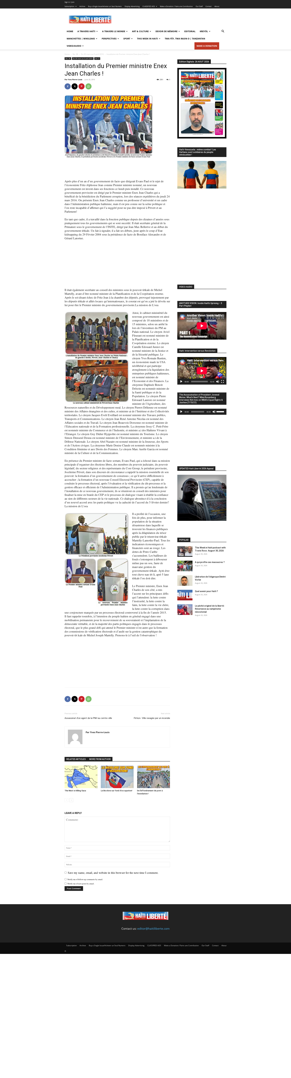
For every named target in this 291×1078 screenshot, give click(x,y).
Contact (209, 6)
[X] (75, 86)
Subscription (69, 6)
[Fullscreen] (222, 381)
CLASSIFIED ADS (148, 6)
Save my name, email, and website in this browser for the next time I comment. (113, 872)
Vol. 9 (97, 58)
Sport (126, 38)
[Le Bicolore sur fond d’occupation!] (117, 776)
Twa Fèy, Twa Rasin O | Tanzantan (185, 38)
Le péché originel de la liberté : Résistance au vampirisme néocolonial (210, 609)
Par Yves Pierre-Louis (73, 79)
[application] (201, 371)
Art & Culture (140, 31)
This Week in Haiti (147, 38)
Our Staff (199, 6)
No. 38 (75, 54)
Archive (82, 6)
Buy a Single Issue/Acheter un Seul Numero (105, 6)
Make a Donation (207, 45)
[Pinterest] (82, 86)
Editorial (190, 31)
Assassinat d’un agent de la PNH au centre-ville (88, 718)
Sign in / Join (69, 2)
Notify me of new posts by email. (80, 883)
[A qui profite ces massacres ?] (184, 566)
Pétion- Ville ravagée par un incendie (152, 718)
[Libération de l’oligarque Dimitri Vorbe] (184, 580)
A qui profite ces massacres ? (210, 562)
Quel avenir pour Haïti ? (206, 591)
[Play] (181, 381)
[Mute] (217, 381)
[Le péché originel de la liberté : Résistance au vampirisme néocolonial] (184, 609)
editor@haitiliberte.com (153, 929)
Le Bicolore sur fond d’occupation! (116, 790)
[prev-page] (66, 800)
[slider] (220, 411)
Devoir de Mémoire (166, 31)
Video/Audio (74, 45)
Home (70, 31)
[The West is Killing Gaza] (81, 776)
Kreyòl (204, 31)
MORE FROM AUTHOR (100, 759)
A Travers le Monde (113, 31)
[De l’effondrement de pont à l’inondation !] (153, 776)
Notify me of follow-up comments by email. (85, 879)
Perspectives (109, 38)
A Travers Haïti (86, 31)
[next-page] (71, 800)
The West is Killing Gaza (75, 790)
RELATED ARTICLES (76, 759)
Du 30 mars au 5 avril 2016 (92, 54)
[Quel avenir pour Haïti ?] (184, 595)
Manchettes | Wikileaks (81, 38)
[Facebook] (68, 86)
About (216, 6)
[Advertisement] (171, 19)
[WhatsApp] (88, 86)
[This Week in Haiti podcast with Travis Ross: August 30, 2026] (184, 551)
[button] (222, 31)
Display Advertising (132, 6)
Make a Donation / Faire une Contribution (176, 6)
